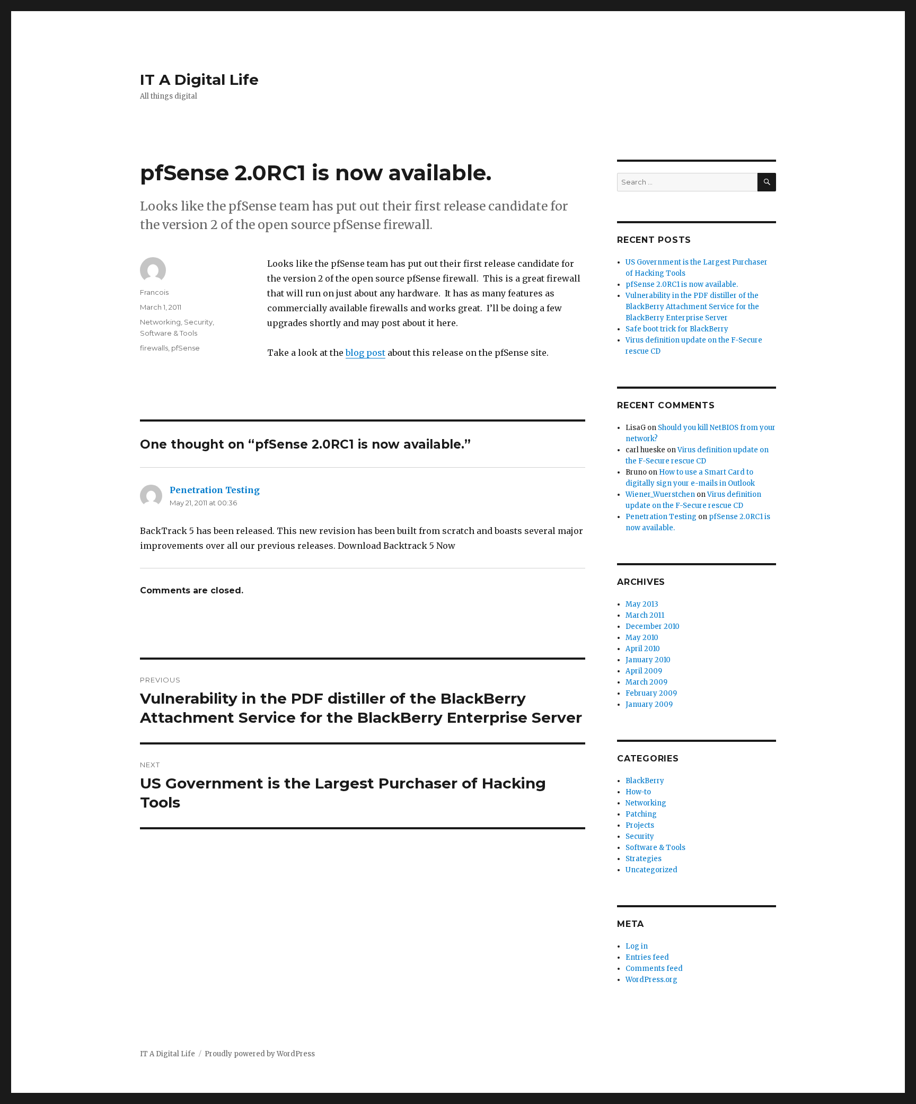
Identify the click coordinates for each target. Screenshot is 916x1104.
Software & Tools (168, 333)
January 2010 (648, 659)
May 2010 (642, 637)
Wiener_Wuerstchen (660, 494)
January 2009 (649, 704)
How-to (638, 791)
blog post (365, 352)
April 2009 (644, 671)
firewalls (154, 348)
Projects (640, 825)
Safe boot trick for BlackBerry (677, 329)
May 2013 (642, 604)
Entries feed (647, 957)
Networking (160, 322)
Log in (637, 946)
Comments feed (654, 968)
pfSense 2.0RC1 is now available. (682, 284)
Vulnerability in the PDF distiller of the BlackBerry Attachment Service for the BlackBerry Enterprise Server (692, 306)
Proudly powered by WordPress (260, 1053)
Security (198, 322)
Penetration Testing (215, 490)
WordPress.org (651, 979)
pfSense (185, 348)
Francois (154, 292)
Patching (641, 814)
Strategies (644, 858)
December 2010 (653, 626)
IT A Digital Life (199, 80)
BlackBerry (645, 780)
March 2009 (646, 682)
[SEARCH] (767, 182)
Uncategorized (651, 869)
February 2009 (651, 693)
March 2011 (645, 615)
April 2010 (643, 648)
